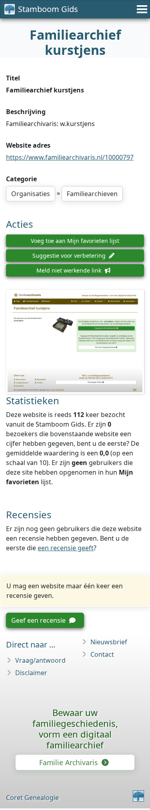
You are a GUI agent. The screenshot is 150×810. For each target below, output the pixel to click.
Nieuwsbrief (108, 642)
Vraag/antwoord (40, 660)
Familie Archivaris (69, 762)
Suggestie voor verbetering (69, 255)
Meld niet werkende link (69, 270)
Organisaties (30, 193)
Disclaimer (31, 672)
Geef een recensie (39, 620)
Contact (102, 654)
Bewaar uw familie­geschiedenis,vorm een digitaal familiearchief (75, 728)
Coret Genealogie (32, 797)
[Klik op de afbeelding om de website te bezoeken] (75, 342)
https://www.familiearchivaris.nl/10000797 (70, 157)
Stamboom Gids (48, 9)
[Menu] (141, 9)
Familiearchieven (92, 193)
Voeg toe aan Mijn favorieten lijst (75, 241)
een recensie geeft (66, 547)
